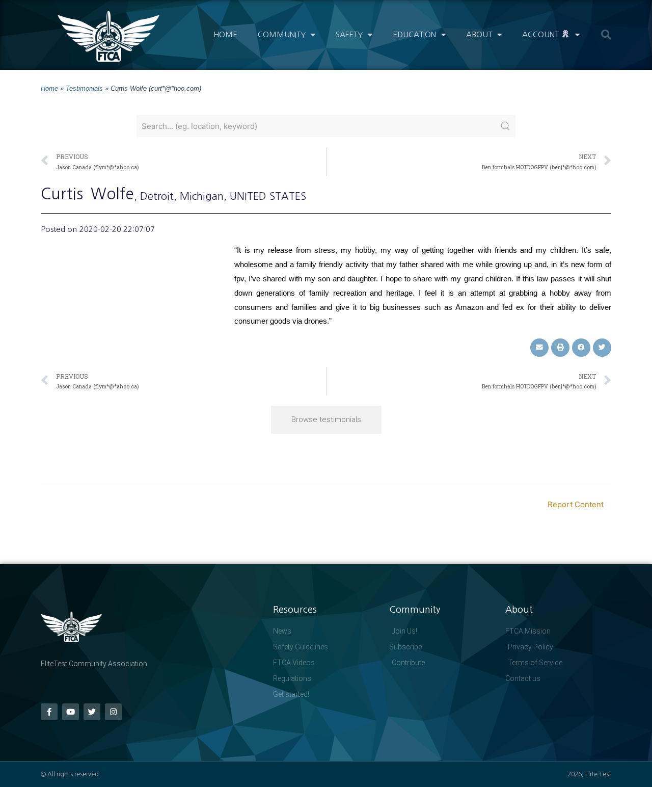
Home (225, 34)
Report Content (576, 504)
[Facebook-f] (49, 711)
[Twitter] (92, 711)
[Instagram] (113, 711)
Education (414, 34)
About (479, 34)
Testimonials (84, 88)
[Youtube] (70, 711)
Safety (349, 34)
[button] (606, 34)
